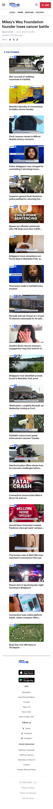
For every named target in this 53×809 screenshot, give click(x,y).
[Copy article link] (17, 40)
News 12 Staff (7, 32)
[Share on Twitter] (14, 40)
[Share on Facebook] (10, 40)
